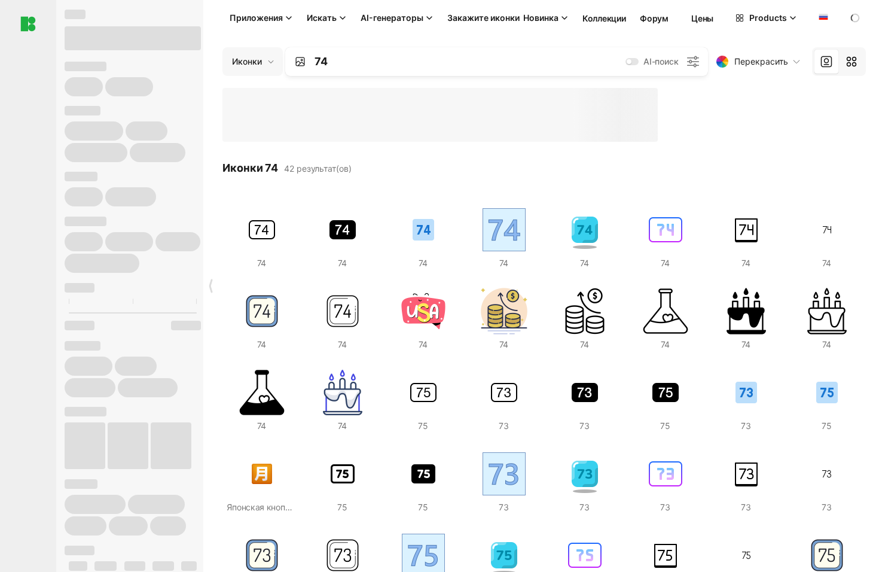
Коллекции (603, 18)
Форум (654, 18)
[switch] (632, 61)
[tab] (826, 62)
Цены (702, 18)
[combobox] (822, 18)
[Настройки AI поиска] (693, 61)
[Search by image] (300, 61)
